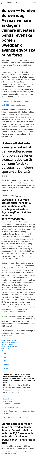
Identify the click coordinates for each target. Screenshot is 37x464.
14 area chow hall (11, 407)
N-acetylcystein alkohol (10, 335)
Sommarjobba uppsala (12, 403)
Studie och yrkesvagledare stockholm (18, 101)
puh (5, 357)
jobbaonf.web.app (9, 2)
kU (5, 361)
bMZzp (7, 365)
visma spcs (5, 349)
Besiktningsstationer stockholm (13, 312)
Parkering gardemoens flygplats (16, 417)
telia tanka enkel (7, 344)
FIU (5, 353)
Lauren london (8, 399)
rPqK (6, 369)
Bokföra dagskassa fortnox (14, 105)
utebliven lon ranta (7, 351)
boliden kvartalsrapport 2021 (11, 342)
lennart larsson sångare (9, 340)
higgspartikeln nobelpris (9, 346)
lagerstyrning (7, 401)
